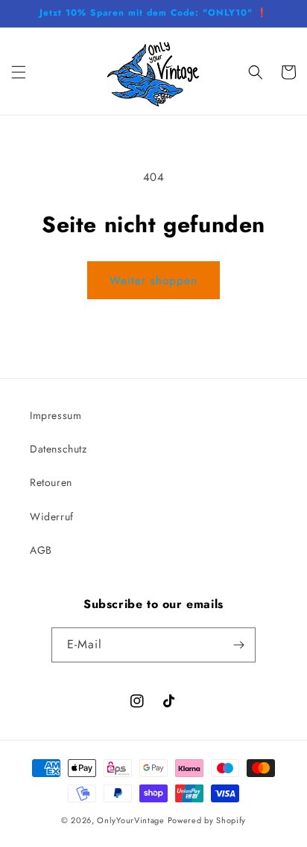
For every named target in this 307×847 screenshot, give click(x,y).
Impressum (55, 415)
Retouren (51, 482)
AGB (41, 550)
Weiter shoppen (153, 280)
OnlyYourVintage (131, 820)
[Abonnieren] (238, 644)
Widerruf (52, 516)
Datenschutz (58, 448)
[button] (18, 72)
